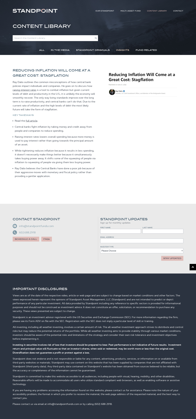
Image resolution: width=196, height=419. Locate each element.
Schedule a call (26, 239)
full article (31, 121)
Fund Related (146, 50)
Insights (122, 50)
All (41, 50)
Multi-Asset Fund (131, 11)
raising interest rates (24, 90)
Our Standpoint (104, 11)
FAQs (46, 239)
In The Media (60, 50)
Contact (178, 11)
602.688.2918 (27, 232)
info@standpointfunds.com (36, 226)
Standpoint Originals (93, 50)
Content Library (157, 11)
